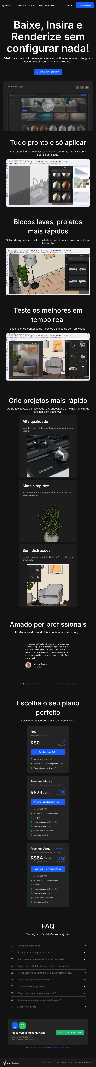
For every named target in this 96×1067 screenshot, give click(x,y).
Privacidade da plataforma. (61, 1047)
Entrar (69, 5)
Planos (32, 5)
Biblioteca (21, 5)
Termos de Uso (39, 1047)
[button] (20, 683)
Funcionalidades (46, 5)
